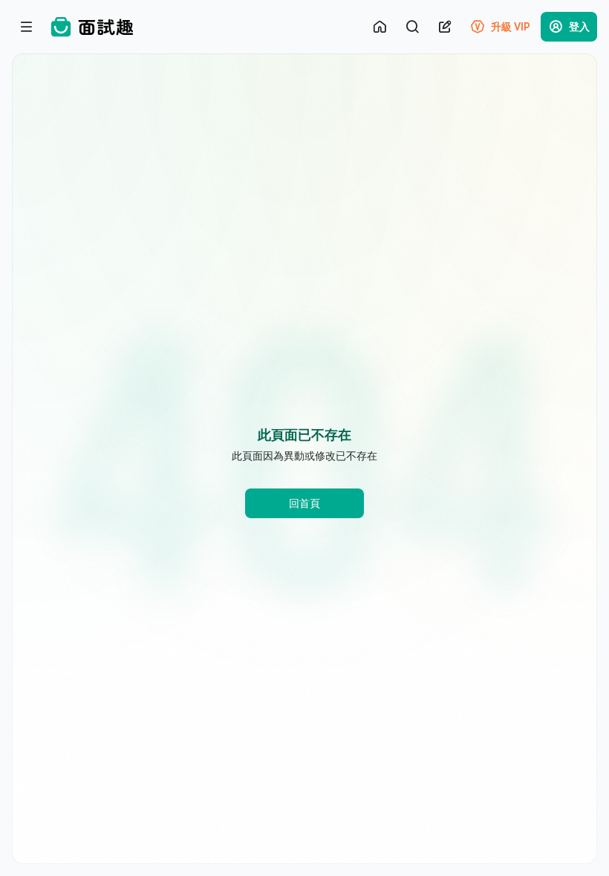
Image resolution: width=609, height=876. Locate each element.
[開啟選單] (27, 27)
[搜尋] (412, 27)
